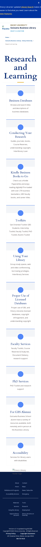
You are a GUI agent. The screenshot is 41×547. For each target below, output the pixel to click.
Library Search (27, 7)
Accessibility (20, 453)
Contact (24, 483)
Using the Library (13, 510)
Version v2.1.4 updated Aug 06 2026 (20, 529)
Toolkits (20, 220)
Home (7, 37)
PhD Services (20, 381)
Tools (24, 503)
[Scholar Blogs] (28, 523)
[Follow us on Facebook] (6, 523)
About (17, 483)
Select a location (17, 31)
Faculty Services (20, 344)
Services (16, 506)
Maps (24, 487)
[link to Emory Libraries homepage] (20, 472)
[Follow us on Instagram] (35, 523)
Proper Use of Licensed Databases (20, 299)
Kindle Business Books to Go (20, 174)
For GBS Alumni (20, 412)
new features (6, 14)
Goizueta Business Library (23, 28)
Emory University (18, 25)
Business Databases (20, 100)
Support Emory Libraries (14, 514)
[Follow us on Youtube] (20, 523)
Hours (17, 487)
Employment (26, 510)
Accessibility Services (12, 494)
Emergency (25, 494)
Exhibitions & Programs (11, 490)
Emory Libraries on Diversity (28, 514)
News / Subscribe (27, 490)
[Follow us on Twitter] (13, 523)
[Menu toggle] (2, 20)
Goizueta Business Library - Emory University (18, 40)
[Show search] (38, 20)
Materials (16, 503)
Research (25, 506)
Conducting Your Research (20, 135)
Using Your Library (20, 258)
